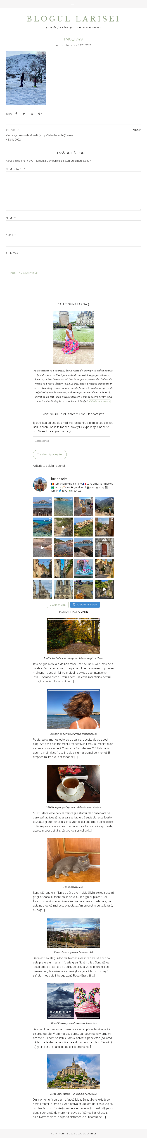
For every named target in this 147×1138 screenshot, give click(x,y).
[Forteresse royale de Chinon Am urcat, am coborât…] (104, 589)
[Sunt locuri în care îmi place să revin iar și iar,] (83, 506)
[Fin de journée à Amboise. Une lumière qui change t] (104, 568)
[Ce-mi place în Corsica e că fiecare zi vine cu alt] (42, 547)
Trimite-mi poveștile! (49, 454)
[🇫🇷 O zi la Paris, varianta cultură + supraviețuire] (63, 589)
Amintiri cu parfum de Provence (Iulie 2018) (73, 734)
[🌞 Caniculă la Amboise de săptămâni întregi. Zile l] (42, 568)
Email (11, 235)
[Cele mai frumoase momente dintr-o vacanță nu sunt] (83, 547)
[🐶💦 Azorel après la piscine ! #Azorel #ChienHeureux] (83, 568)
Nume (11, 218)
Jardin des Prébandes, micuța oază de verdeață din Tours (73, 658)
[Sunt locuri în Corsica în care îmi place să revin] (104, 527)
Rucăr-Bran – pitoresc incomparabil (73, 952)
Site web (12, 252)
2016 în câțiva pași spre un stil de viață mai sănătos (73, 807)
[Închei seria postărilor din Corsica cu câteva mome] (42, 506)
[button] (73, 4)
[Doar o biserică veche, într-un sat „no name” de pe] (104, 547)
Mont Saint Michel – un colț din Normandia (73, 1094)
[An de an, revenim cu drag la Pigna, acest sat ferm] (83, 527)
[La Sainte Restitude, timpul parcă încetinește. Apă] (42, 527)
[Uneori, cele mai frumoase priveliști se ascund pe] (63, 568)
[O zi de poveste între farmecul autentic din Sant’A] (63, 527)
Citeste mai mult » (99, 401)
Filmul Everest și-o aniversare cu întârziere (73, 1023)
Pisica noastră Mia (73, 887)
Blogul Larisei (73, 19)
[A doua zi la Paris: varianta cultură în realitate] (42, 589)
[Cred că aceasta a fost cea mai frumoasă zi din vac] (63, 506)
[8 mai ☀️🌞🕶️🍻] (83, 589)
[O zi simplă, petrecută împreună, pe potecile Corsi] (104, 506)
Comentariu (15, 169)
